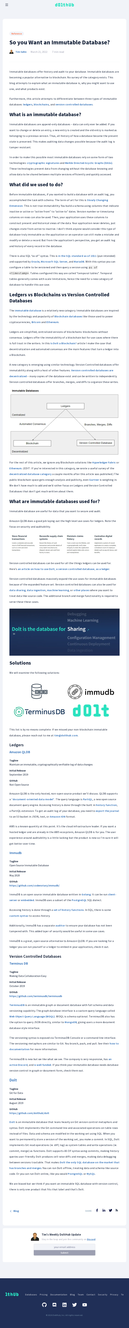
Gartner (94, 479)
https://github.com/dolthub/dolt (29, 1113)
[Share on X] (110, 1210)
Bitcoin (36, 322)
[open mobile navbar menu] (6, 4)
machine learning (58, 590)
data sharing (17, 590)
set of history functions (69, 909)
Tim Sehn (21, 51)
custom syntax (18, 915)
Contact (91, 1294)
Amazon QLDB (19, 752)
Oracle (35, 261)
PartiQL (88, 799)
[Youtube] (85, 1304)
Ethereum (52, 322)
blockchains (41, 104)
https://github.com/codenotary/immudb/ (34, 885)
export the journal (107, 810)
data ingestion (36, 590)
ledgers (27, 104)
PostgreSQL (79, 900)
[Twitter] (75, 1304)
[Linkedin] (64, 1304)
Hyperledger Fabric (104, 462)
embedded (27, 900)
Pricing (44, 1294)
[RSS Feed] (117, 1212)
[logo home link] (64, 5)
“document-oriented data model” (32, 799)
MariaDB (79, 261)
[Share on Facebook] (97, 1210)
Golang (86, 894)
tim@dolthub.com (66, 735)
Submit (64, 1252)
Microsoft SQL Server (54, 261)
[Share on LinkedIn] (103, 1210)
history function (106, 805)
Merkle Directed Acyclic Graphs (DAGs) (88, 163)
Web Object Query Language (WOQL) (32, 1016)
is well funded (42, 1064)
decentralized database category (30, 474)
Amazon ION (57, 816)
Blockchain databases (68, 316)
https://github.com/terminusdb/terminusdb (35, 996)
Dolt (13, 1080)
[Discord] (54, 1304)
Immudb (15, 853)
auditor (60, 925)
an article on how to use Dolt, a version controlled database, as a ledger (64, 569)
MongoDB (71, 1022)
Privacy (114, 1294)
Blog (16, 1211)
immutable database (28, 310)
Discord (91, 1239)
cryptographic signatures (43, 163)
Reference (16, 33)
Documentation (58, 1294)
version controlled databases (74, 104)
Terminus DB (18, 963)
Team (81, 1294)
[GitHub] (44, 1304)
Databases (31, 1294)
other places (81, 590)
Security (102, 1294)
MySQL (91, 1173)
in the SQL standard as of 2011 (77, 255)
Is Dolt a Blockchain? (63, 343)
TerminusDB (17, 1005)
